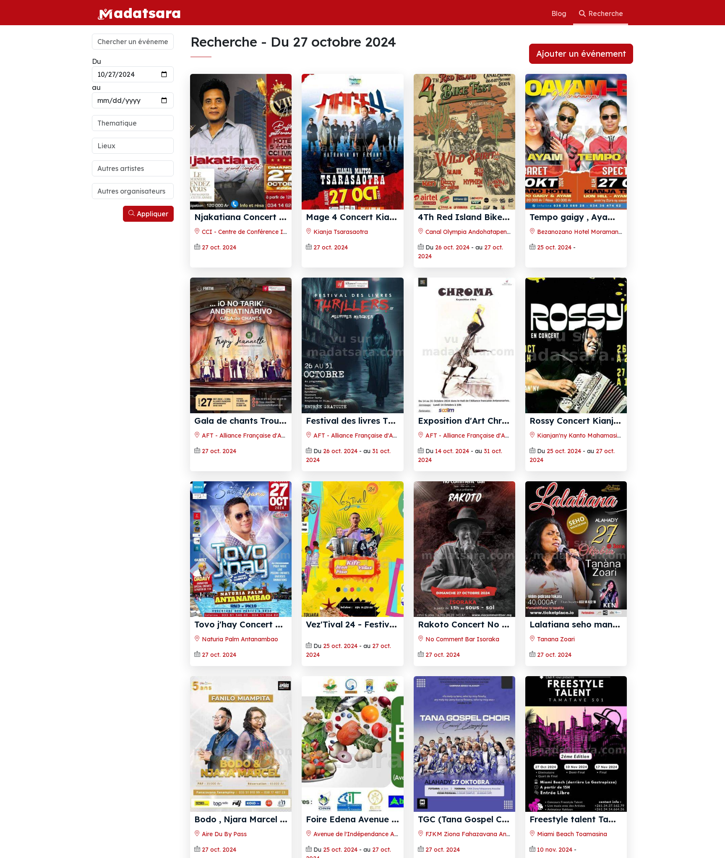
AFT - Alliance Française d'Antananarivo (258, 435)
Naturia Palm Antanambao (239, 639)
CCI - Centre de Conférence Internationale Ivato (269, 232)
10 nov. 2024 (554, 849)
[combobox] (132, 123)
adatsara (147, 12)
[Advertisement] (133, 352)
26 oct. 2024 (452, 247)
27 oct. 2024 (219, 247)
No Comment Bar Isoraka (461, 639)
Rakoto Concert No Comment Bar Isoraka (507, 624)
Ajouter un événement (581, 53)
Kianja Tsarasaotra (340, 232)
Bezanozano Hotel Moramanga (580, 232)
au (96, 87)
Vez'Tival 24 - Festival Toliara (367, 624)
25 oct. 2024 (554, 247)
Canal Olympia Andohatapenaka (471, 232)
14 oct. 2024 (452, 451)
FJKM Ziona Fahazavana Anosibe (473, 834)
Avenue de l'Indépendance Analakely (365, 834)
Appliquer (151, 214)
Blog (559, 13)
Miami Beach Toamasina (571, 834)
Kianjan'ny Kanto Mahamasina (579, 435)
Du (96, 61)
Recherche (605, 13)
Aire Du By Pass (223, 834)
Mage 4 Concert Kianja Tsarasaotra (380, 217)
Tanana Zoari (555, 639)
